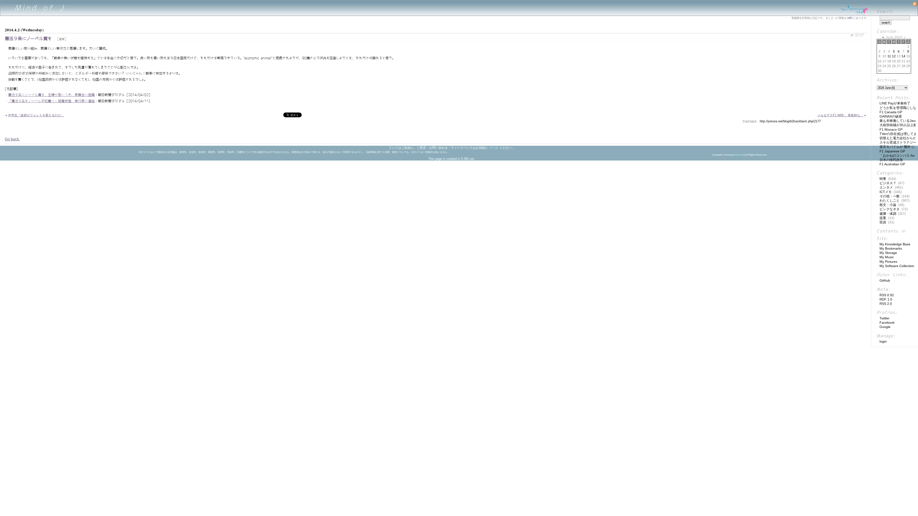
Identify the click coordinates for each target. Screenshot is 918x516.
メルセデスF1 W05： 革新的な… (840, 115)
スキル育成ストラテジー (898, 142)
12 (894, 56)
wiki (849, 18)
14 (903, 56)
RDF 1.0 (886, 299)
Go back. (12, 139)
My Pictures (888, 261)
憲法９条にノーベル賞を (28, 38)
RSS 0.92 (887, 295)
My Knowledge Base (895, 244)
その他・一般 (890, 196)
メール (493, 148)
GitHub (885, 280)
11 (889, 56)
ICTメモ (886, 192)
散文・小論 (888, 205)
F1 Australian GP (892, 164)
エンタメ (886, 187)
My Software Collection (897, 266)
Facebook (887, 322)
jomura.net (738, 154)
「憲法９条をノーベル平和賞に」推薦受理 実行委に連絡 (51, 101)
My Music (887, 257)
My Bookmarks (891, 248)
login (883, 341)
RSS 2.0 (886, 304)
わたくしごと (890, 200)
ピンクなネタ (890, 209)
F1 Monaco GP (891, 129)
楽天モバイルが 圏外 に (897, 147)
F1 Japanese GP (892, 151)
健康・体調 (888, 213)
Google (885, 327)
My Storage (888, 253)
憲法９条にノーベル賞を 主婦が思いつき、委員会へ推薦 (51, 95)
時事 (883, 179)
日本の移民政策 (891, 160)
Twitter (885, 318)
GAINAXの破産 (891, 116)
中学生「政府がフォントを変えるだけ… (36, 115)
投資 (883, 222)
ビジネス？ (888, 183)
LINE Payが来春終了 (895, 103)
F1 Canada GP (891, 112)
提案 (62, 39)
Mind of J (40, 8)
